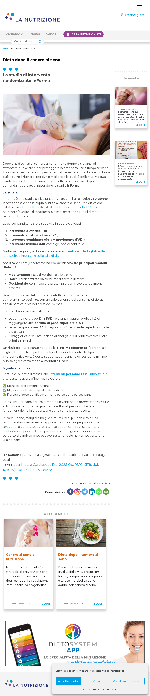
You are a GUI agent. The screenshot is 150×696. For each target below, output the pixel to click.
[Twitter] (84, 491)
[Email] (106, 491)
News (35, 34)
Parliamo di (14, 34)
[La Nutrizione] (32, 17)
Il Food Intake (126, 163)
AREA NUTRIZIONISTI (86, 34)
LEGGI (46, 603)
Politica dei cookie (91, 689)
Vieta (96, 681)
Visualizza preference (127, 681)
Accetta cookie (68, 681)
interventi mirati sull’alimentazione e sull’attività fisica (58, 207)
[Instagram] (77, 491)
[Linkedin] (92, 491)
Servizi (51, 34)
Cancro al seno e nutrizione (20, 557)
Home (5, 49)
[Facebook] (70, 491)
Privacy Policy (110, 689)
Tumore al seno (127, 109)
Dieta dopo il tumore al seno (78, 557)
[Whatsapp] (99, 491)
